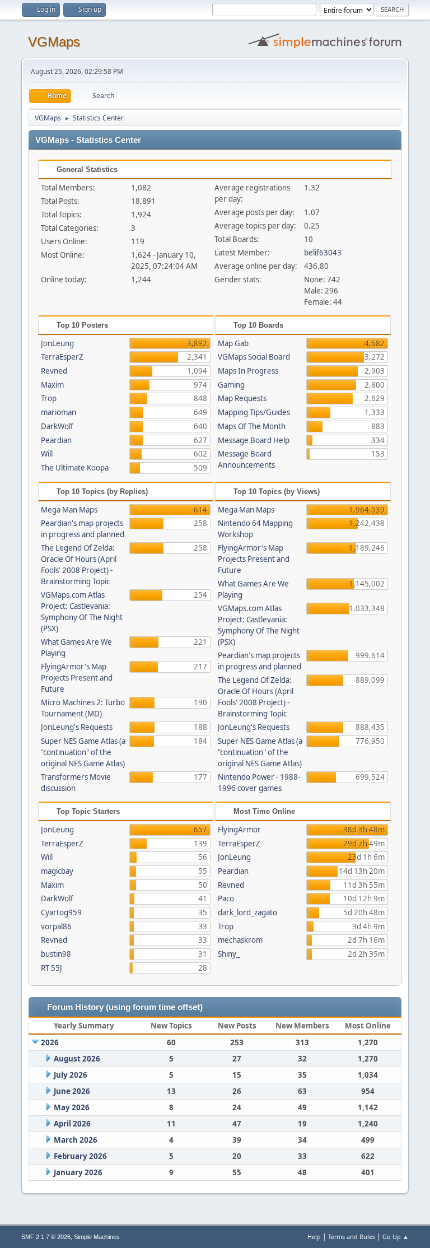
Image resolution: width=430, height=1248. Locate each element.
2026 (50, 1042)
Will (47, 454)
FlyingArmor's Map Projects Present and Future (77, 678)
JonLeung (57, 343)
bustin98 (56, 954)
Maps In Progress (248, 371)
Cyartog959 (61, 912)
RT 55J (51, 968)
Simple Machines (97, 1236)
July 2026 (70, 1075)
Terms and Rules (351, 1236)
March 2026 (75, 1140)
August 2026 (77, 1059)
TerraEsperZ (62, 357)
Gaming (231, 385)
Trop (49, 398)
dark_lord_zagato (247, 912)
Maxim (52, 385)
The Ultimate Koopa (75, 468)
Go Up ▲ (395, 1236)
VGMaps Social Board (254, 357)
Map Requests (242, 398)
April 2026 (72, 1124)
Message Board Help (253, 440)
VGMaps (54, 41)
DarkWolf (57, 426)
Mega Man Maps (69, 510)
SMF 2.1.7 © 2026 (46, 1236)
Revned (54, 371)
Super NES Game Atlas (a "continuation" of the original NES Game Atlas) (83, 752)
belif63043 (323, 253)
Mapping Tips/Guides (254, 412)
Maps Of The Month (252, 426)
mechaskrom (240, 940)
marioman (58, 412)
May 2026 (72, 1107)
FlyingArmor (239, 830)
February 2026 (80, 1156)
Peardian (56, 440)
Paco (226, 898)
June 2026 (72, 1091)
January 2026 (78, 1172)
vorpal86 (56, 926)
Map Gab (233, 343)
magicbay (57, 871)
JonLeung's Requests (77, 727)
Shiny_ (229, 954)
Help (314, 1236)
